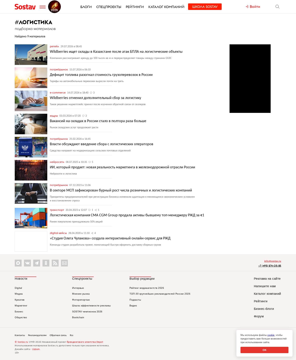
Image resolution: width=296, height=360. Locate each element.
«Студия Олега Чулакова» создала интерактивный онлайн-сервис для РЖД (110, 238)
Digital (18, 288)
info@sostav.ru (272, 261)
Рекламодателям (37, 335)
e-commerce (58, 92)
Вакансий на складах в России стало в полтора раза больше (98, 121)
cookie (270, 335)
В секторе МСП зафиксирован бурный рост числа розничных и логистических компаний (121, 191)
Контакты (20, 335)
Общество (21, 317)
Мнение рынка (81, 293)
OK (265, 350)
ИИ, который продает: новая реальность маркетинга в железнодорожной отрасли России (122, 167)
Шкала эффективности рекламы (91, 305)
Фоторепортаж (81, 299)
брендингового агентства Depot (85, 342)
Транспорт (57, 210)
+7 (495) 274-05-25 (269, 265)
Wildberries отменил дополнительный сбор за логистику (95, 98)
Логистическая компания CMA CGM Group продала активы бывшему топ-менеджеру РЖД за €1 (127, 215)
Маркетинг (21, 305)
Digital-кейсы (58, 233)
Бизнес (19, 311)
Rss (71, 335)
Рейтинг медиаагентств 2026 (147, 288)
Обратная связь (58, 335)
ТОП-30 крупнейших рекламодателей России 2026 (160, 293)
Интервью (78, 288)
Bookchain (78, 317)
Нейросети (57, 162)
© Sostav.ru (21, 342)
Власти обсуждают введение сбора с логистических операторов (101, 144)
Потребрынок (59, 69)
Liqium (36, 349)
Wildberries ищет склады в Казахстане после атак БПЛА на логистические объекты (116, 52)
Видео (133, 305)
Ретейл (55, 46)
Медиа (19, 293)
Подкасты (135, 299)
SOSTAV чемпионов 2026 (87, 311)
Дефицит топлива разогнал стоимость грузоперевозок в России (101, 75)
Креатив (19, 299)
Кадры (54, 115)
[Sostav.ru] (26, 6)
